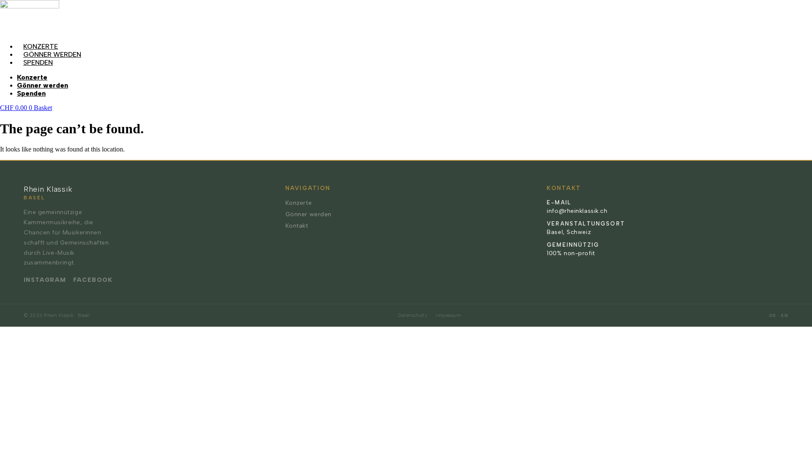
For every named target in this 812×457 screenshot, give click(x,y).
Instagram (45, 280)
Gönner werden (52, 54)
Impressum (448, 315)
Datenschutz (412, 315)
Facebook (93, 280)
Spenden (38, 62)
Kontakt (296, 225)
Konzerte (40, 46)
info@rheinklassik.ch (577, 211)
